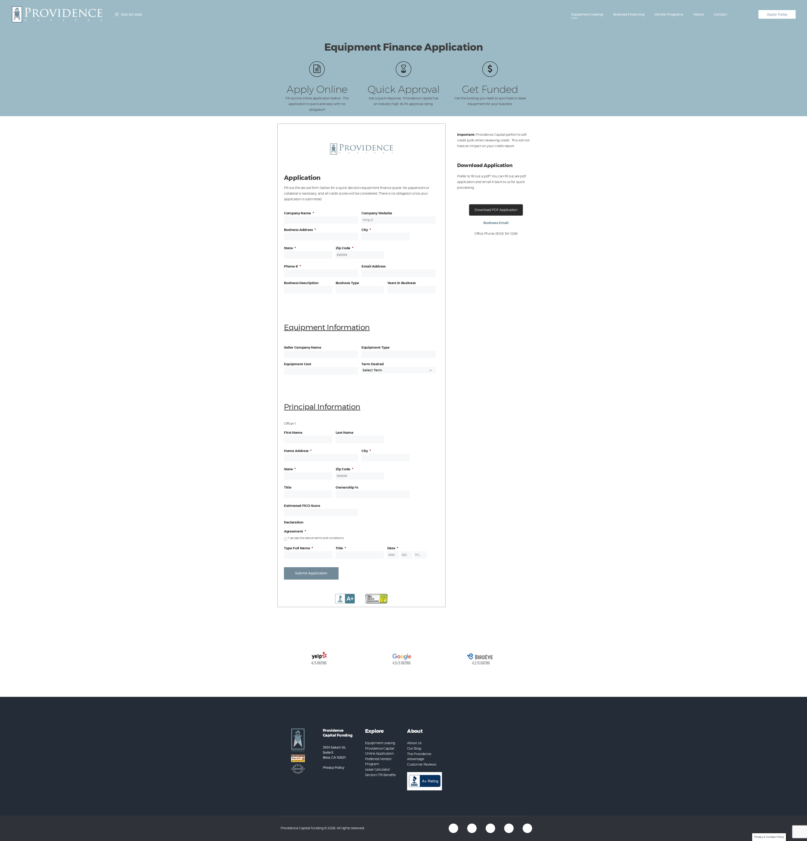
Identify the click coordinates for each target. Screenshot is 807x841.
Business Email (495, 223)
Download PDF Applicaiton (496, 210)
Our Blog (414, 748)
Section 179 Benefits (380, 775)
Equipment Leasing (380, 743)
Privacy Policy (333, 767)
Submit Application (311, 573)
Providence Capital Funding (302, 828)
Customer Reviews (421, 764)
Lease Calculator (377, 769)
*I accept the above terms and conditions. (316, 538)
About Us (414, 743)
